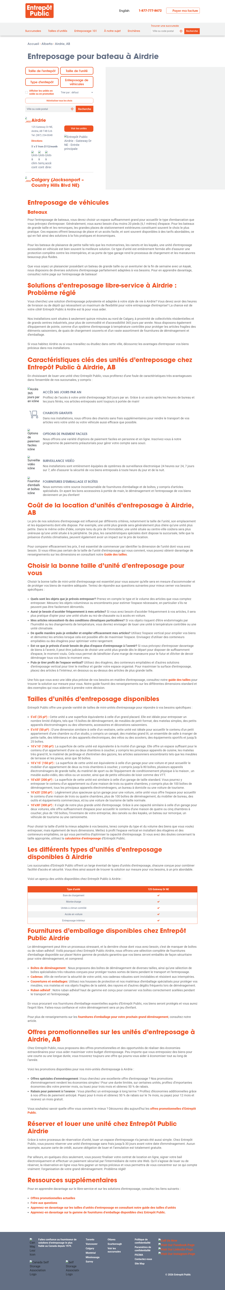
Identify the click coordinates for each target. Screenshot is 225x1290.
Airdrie (38, 120)
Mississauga (92, 1257)
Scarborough (115, 1244)
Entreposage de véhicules (76, 82)
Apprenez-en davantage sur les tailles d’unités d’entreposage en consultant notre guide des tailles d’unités (103, 1207)
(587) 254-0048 (44, 135)
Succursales (33, 31)
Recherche (192, 31)
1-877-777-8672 (150, 11)
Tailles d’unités (57, 31)
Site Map (139, 1263)
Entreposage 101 (85, 31)
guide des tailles (179, 680)
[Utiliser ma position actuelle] (181, 31)
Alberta (46, 44)
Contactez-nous (143, 1259)
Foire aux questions (44, 1203)
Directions (36, 141)
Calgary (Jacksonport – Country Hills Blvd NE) (57, 182)
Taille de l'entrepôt (41, 71)
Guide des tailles (115, 554)
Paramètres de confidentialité (143, 1249)
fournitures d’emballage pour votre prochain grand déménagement (123, 1017)
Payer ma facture (185, 11)
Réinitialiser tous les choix (59, 100)
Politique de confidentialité (142, 1241)
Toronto (90, 1239)
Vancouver (92, 1244)
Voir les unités (79, 128)
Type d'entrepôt (41, 82)
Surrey (89, 1261)
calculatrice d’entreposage (83, 838)
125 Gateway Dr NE (158, 889)
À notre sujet (112, 31)
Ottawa (111, 1239)
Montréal (91, 1252)
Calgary (90, 1248)
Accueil (33, 44)
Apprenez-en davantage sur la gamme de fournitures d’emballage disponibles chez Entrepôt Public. (98, 1212)
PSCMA (139, 1254)
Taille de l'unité (77, 71)
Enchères (134, 31)
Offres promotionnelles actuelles (53, 1198)
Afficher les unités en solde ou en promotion (41, 92)
